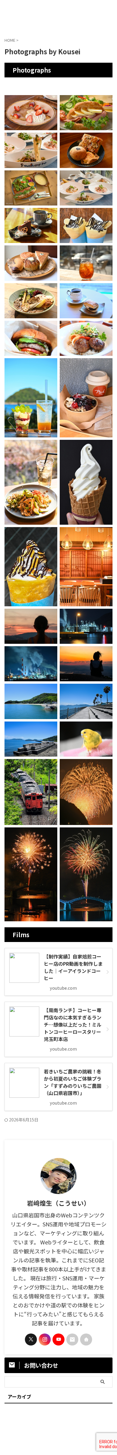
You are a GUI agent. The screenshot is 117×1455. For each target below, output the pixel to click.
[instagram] (45, 1340)
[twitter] (31, 1340)
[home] (86, 1340)
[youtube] (58, 1340)
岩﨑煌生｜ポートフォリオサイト (59, 15)
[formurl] (72, 1340)
